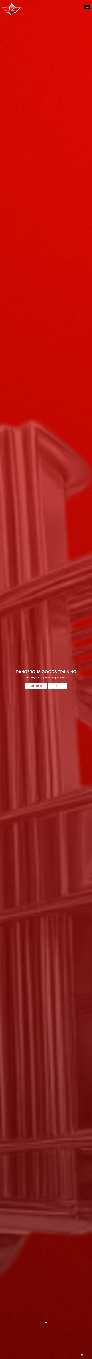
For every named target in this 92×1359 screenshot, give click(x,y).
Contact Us (36, 686)
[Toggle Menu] (87, 7)
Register (57, 686)
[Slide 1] (46, 1323)
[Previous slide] (3, 679)
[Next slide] (88, 679)
